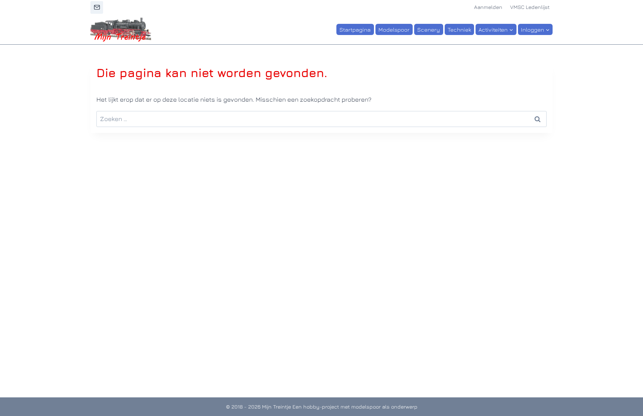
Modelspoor (394, 29)
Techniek (459, 29)
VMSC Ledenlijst (530, 7)
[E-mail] (96, 7)
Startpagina (355, 29)
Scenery (428, 29)
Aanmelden (488, 7)
